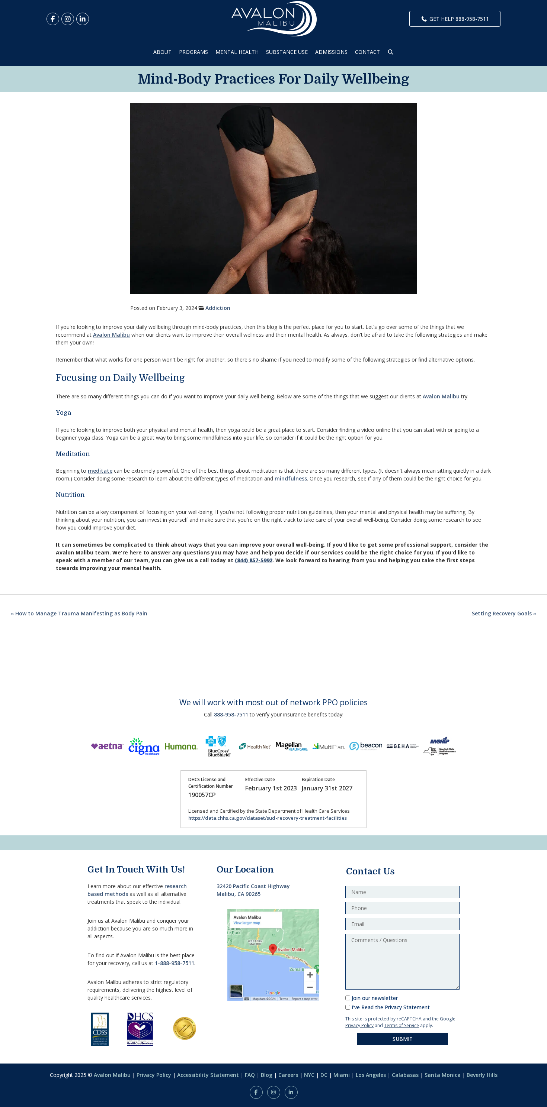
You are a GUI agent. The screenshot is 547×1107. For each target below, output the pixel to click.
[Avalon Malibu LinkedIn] (82, 19)
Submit (403, 1038)
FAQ (250, 1074)
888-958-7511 (231, 714)
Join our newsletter (375, 997)
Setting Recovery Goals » (504, 613)
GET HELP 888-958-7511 (459, 18)
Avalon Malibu (111, 334)
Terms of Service (401, 1025)
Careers (288, 1074)
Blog (266, 1074)
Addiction (217, 307)
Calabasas (405, 1074)
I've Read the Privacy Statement (391, 1007)
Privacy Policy (359, 1025)
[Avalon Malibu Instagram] (67, 19)
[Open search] (391, 52)
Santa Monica (443, 1074)
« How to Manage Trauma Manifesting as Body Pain (79, 613)
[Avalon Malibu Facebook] (53, 19)
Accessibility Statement (208, 1074)
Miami (341, 1074)
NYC (309, 1074)
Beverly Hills (482, 1074)
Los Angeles (371, 1074)
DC (323, 1074)
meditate (100, 470)
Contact (367, 51)
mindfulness (291, 478)
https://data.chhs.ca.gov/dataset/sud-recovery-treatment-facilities (267, 818)
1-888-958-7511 (174, 963)
